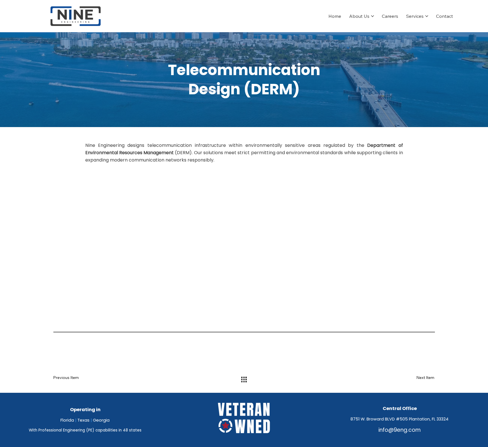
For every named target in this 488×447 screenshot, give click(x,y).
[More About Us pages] (372, 16)
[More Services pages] (426, 16)
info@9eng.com (399, 430)
